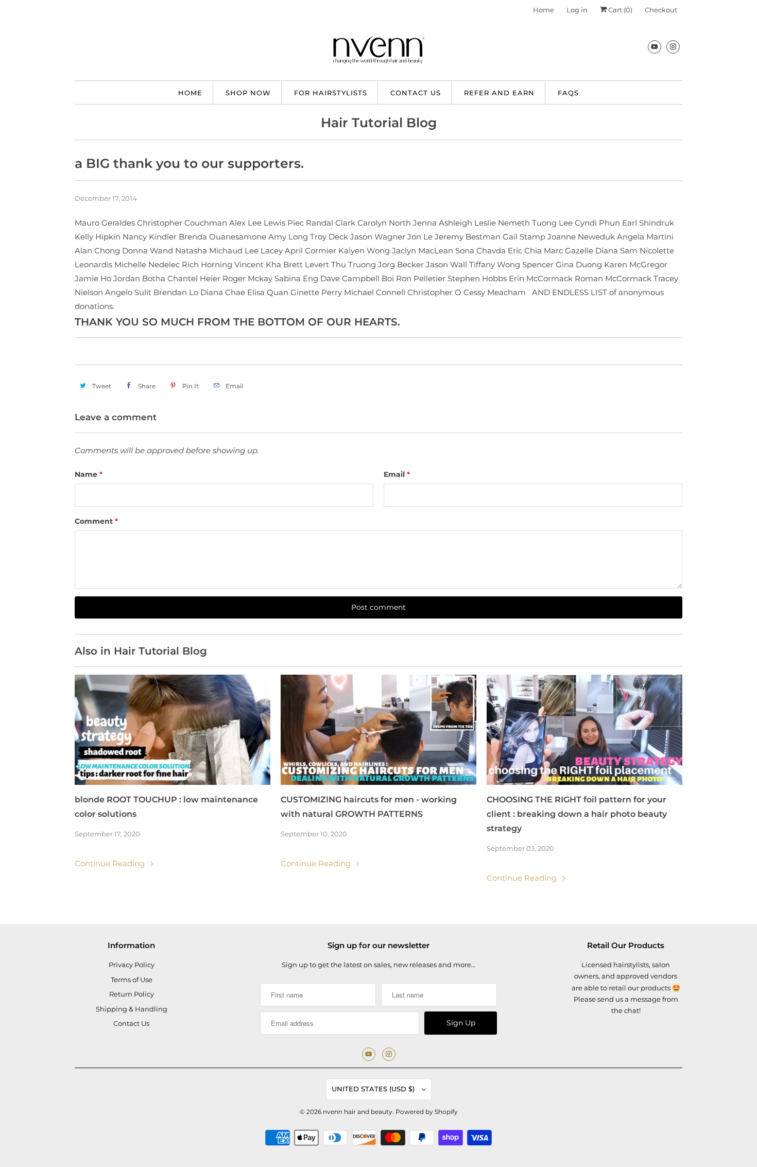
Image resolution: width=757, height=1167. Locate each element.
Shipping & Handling (131, 1009)
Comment (96, 521)
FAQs (568, 93)
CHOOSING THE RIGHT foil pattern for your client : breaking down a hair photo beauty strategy (577, 814)
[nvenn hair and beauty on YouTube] (654, 46)
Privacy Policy (131, 964)
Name (88, 474)
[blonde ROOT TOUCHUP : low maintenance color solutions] (172, 730)
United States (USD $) (374, 1089)
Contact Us (415, 93)
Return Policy (131, 994)
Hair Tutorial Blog (379, 122)
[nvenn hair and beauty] (378, 52)
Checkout (661, 10)
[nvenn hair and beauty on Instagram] (673, 46)
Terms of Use (131, 979)
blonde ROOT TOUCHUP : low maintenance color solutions (166, 807)
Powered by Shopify (426, 1111)
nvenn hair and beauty (357, 1111)
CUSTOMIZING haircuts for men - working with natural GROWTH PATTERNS (369, 807)
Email (397, 474)
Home (543, 10)
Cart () (619, 10)
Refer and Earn (499, 93)
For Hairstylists (330, 93)
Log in (577, 10)
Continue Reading (111, 863)
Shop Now (248, 93)
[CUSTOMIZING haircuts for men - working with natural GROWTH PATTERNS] (378, 730)
